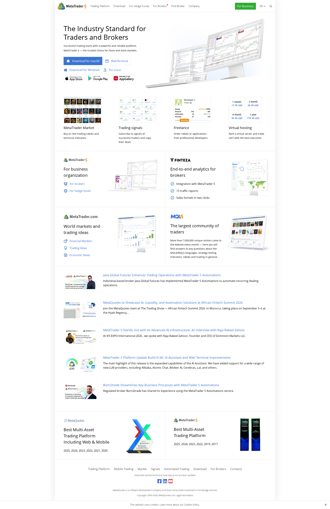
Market (142, 469)
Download (119, 6)
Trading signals (130, 127)
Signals (155, 469)
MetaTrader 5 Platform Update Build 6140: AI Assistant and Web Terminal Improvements (167, 357)
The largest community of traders (194, 229)
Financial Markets (81, 241)
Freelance (181, 127)
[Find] (270, 6)
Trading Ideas (78, 248)
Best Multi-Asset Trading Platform (190, 432)
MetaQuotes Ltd (166, 495)
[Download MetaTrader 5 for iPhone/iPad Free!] (75, 79)
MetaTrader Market (79, 127)
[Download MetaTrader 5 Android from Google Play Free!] (98, 79)
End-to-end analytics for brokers (193, 172)
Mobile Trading (123, 469)
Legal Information (184, 495)
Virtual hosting (240, 127)
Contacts (236, 469)
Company (194, 6)
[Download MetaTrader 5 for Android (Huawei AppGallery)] (124, 79)
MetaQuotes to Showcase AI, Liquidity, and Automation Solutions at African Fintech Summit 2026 (173, 302)
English (260, 6)
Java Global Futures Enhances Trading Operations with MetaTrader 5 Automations (162, 275)
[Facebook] (159, 481)
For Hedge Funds (139, 6)
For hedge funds (80, 191)
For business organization (76, 172)
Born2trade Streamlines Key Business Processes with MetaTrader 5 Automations (161, 385)
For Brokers (160, 6)
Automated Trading (176, 469)
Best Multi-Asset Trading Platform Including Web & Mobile (86, 436)
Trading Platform (100, 6)
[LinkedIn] (165, 481)
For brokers (77, 184)
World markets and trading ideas (82, 229)
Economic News (80, 255)
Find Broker (178, 6)
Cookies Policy (191, 504)
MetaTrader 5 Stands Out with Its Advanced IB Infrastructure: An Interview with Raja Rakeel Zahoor (174, 330)
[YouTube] (170, 481)
